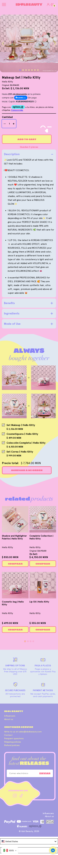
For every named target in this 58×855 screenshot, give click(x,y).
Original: (37, 551)
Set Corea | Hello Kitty (20, 451)
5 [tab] (32, 70)
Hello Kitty (7, 547)
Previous (3, 44)
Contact (8, 735)
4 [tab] (29, 70)
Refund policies (12, 745)
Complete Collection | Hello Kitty (41, 537)
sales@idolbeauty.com (30, 731)
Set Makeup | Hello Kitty (21, 425)
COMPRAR (15, 563)
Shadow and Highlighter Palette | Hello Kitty (14, 537)
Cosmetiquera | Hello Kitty (22, 433)
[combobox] (29, 841)
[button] (53, 850)
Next (55, 44)
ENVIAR (44, 773)
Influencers (9, 716)
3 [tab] (26, 70)
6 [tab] (35, 70)
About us (8, 719)
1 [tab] (20, 70)
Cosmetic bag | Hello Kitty (13, 603)
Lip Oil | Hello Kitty (39, 601)
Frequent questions (14, 738)
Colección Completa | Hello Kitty (26, 442)
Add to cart (26, 139)
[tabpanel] (29, 43)
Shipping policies (12, 742)
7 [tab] (38, 70)
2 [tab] (23, 70)
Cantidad (7, 117)
